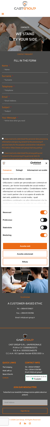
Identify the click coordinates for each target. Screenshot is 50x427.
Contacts (5, 377)
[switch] (43, 220)
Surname (7, 76)
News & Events (8, 374)
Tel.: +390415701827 (25, 308)
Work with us (7, 370)
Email (5, 97)
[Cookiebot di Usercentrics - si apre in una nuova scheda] (31, 163)
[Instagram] (30, 423)
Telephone (7, 86)
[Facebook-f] (20, 423)
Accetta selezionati (25, 254)
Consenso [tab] (7, 170)
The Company (7, 367)
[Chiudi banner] (46, 163)
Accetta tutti (25, 246)
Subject (6, 107)
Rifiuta (25, 262)
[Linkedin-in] (25, 423)
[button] (3, 14)
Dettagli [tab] (19, 170)
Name (5, 66)
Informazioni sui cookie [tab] (37, 170)
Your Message (9, 118)
